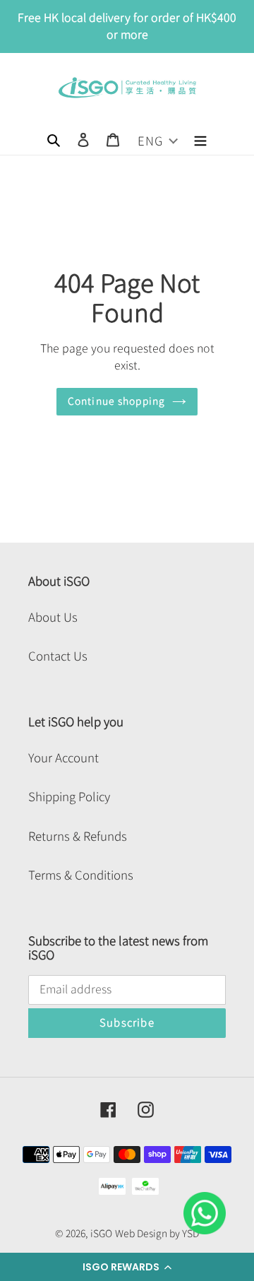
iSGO (101, 1234)
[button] (127, 1267)
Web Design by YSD (157, 1234)
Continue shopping (116, 401)
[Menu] (200, 138)
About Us (53, 617)
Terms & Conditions (80, 875)
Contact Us (57, 656)
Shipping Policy (69, 797)
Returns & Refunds (77, 836)
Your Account (63, 758)
